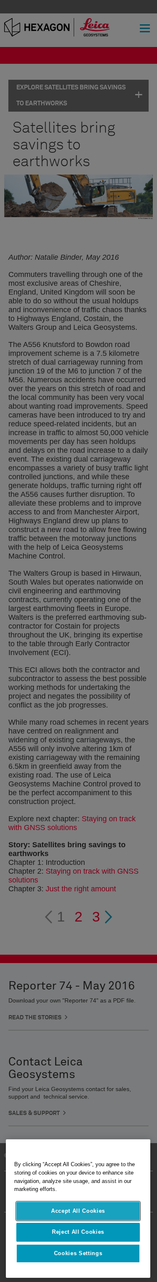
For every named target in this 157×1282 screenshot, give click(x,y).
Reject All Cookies (78, 1232)
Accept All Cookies (78, 1211)
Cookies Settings (78, 1253)
